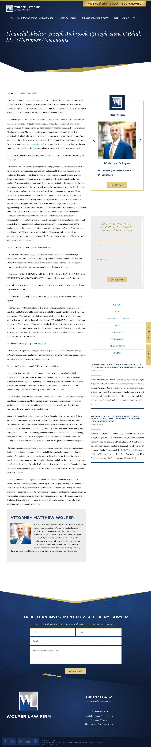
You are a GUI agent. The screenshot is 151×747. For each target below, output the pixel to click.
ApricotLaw (55, 745)
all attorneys (117, 184)
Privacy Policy (101, 742)
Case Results (117, 332)
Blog (116, 17)
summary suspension (31, 144)
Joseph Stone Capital (29, 93)
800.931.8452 (132, 3)
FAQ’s (117, 325)
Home (10, 17)
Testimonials (117, 339)
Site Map (81, 742)
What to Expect (117, 346)
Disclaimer (90, 742)
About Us (117, 305)
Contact (125, 17)
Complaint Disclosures (117, 318)
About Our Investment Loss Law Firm (35, 17)
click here (47, 247)
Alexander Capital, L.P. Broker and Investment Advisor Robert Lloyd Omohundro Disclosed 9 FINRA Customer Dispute (115, 418)
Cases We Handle (67, 17)
